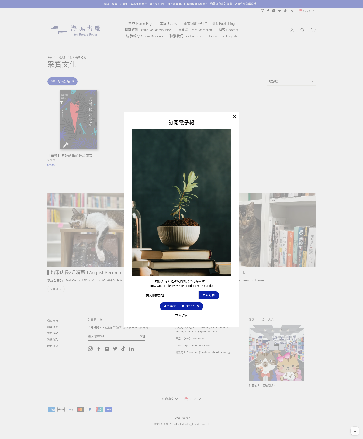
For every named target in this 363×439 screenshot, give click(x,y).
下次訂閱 (181, 315)
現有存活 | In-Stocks (181, 306)
